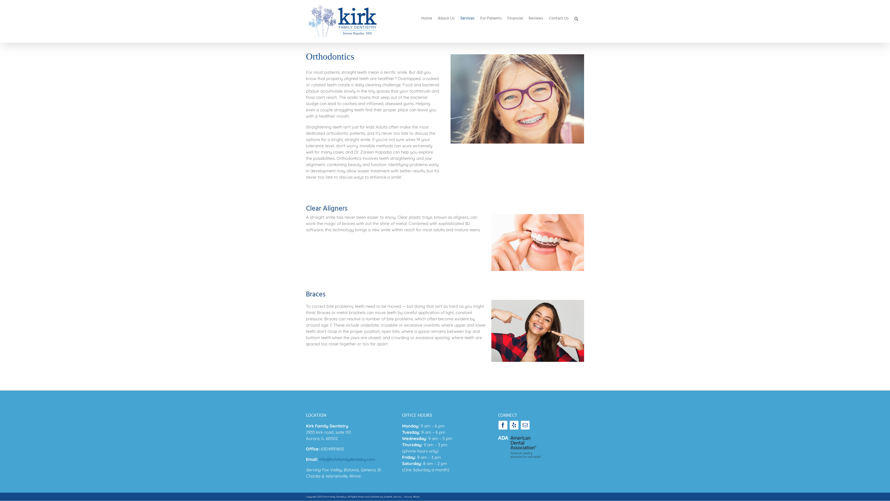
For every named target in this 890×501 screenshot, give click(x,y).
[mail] (525, 425)
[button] (576, 18)
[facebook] (503, 425)
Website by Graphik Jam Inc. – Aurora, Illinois (395, 496)
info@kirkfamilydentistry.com (347, 459)
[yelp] (514, 425)
